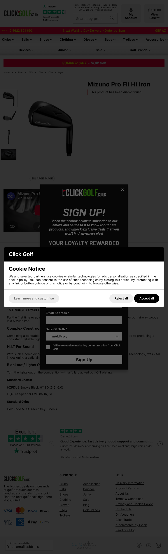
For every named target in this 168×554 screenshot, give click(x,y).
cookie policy (18, 280)
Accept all (146, 298)
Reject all (121, 298)
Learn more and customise (34, 298)
